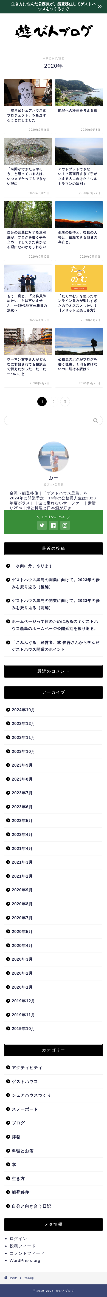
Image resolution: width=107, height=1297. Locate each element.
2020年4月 (22, 945)
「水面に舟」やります (32, 566)
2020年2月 (22, 973)
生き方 (18, 1178)
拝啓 (16, 1136)
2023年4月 (22, 834)
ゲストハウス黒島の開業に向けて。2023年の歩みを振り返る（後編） (56, 583)
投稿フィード (23, 1246)
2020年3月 (22, 959)
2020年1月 (22, 987)
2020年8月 (22, 903)
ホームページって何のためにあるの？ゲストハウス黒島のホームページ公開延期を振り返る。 (55, 625)
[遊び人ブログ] (53, 45)
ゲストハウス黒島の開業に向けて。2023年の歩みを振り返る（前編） (56, 604)
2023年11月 (23, 737)
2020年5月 (22, 931)
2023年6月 (22, 806)
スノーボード (25, 1109)
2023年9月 (22, 765)
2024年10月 (23, 709)
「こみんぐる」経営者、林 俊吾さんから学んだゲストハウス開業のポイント (56, 646)
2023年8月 (22, 779)
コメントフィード (27, 1253)
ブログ (18, 1122)
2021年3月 (22, 862)
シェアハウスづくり (31, 1095)
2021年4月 (22, 848)
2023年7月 (22, 792)
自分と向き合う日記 (31, 1206)
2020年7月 (22, 917)
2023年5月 (22, 820)
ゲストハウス (25, 1081)
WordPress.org (25, 1260)
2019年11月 (23, 1014)
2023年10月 (23, 751)
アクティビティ (27, 1067)
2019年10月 (23, 1028)
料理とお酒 (23, 1150)
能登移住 (20, 1192)
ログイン (18, 1238)
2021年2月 (22, 876)
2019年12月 (23, 1001)
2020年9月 (22, 890)
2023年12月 (23, 723)
